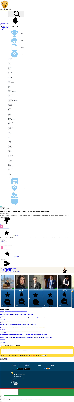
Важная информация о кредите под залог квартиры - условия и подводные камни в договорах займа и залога (20, 340)
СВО (8, 152)
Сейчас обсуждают (5, 27)
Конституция (10, 105)
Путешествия (10, 147)
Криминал (9, 113)
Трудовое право (10, 166)
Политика (9, 141)
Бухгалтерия (10, 72)
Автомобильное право (11, 59)
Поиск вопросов (26, 365)
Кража (9, 110)
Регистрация (52, 365)
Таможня (9, 164)
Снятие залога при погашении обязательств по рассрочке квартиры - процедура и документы (18, 324)
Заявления (9, 92)
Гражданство (10, 77)
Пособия (9, 142)
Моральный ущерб (10, 122)
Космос (9, 109)
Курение (9, 115)
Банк (8, 68)
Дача (8, 78)
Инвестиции (10, 99)
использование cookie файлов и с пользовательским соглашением (34, 399)
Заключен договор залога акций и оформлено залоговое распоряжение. (13, 311)
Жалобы (9, 86)
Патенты (9, 138)
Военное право (10, 73)
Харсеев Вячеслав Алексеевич (4, 228)
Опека (9, 137)
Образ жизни (10, 133)
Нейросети (9, 128)
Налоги (9, 124)
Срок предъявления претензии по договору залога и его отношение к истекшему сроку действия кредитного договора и (22, 327)
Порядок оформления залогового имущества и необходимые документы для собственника (17, 314)
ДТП (8, 85)
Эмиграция (9, 174)
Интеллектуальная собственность (13, 100)
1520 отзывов (15, 235)
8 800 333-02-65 (33, 355)
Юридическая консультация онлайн (5, 10)
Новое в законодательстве (12, 129)
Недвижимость (10, 127)
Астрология (9, 67)
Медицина (9, 118)
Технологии (10, 165)
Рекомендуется (2, 224)
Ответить (2, 217)
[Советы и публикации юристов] (4, 8)
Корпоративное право (11, 106)
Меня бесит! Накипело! (11, 119)
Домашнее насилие (11, 82)
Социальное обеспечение (11, 156)
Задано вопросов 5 (3, 208)
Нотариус (9, 132)
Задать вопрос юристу (3, 241)
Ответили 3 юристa (3, 342)
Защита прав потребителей (12, 91)
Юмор (9, 175)
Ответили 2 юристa (3, 332)
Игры (9, 95)
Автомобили (10, 58)
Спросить (7, 306)
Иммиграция (10, 96)
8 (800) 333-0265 (16, 25)
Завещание (9, 90)
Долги (9, 81)
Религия (9, 150)
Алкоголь (9, 63)
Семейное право (10, 155)
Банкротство (10, 69)
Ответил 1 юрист (2, 312)
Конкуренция (10, 104)
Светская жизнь (10, 151)
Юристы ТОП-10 (4, 26)
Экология (9, 173)
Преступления (10, 145)
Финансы (9, 169)
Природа (9, 146)
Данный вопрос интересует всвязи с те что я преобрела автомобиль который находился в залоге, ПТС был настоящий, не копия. (24, 317)
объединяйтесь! (8, 9)
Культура (9, 114)
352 (6, 358)
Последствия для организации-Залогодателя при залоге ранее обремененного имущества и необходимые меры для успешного (23, 334)
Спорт (9, 159)
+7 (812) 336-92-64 (13, 381)
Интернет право (10, 101)
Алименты (9, 62)
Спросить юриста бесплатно (4, 23)
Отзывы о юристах (13, 365)
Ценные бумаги (10, 170)
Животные (9, 87)
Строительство (10, 161)
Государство (10, 76)
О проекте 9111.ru (40, 365)
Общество (9, 136)
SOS (2, 29)
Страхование (10, 160)
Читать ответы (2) (6, 217)
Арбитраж (9, 64)
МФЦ (9, 123)
